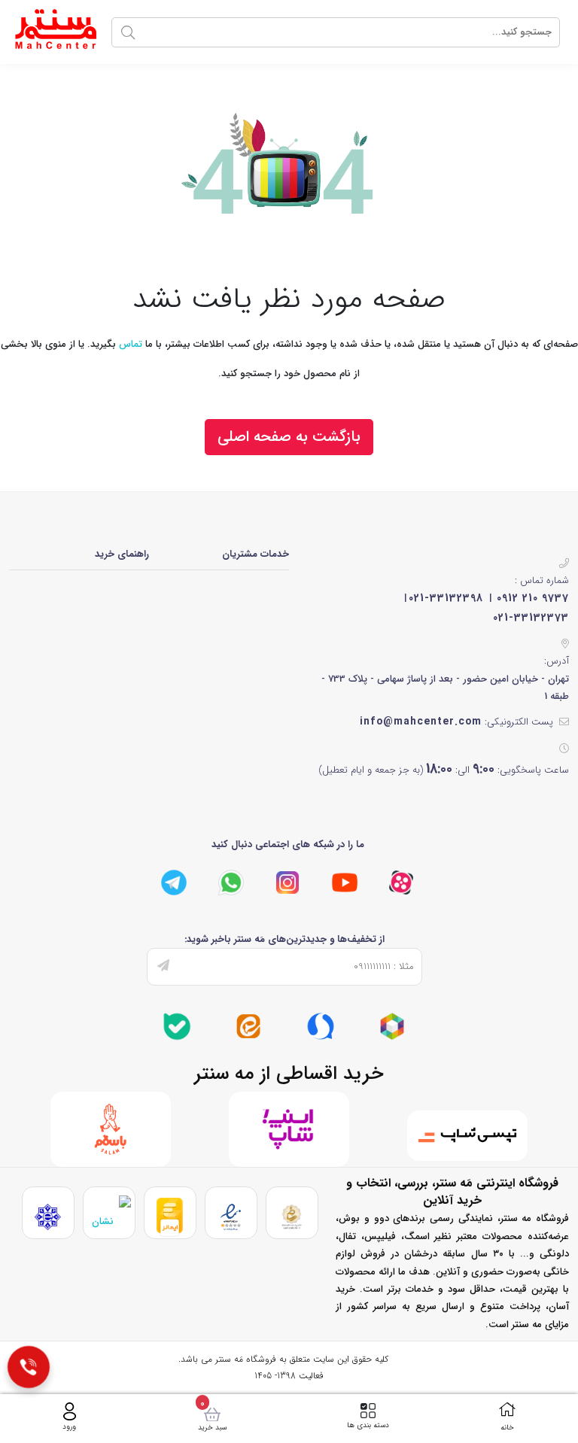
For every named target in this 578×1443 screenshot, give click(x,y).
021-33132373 (531, 617)
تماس (130, 344)
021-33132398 (446, 598)
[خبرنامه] (163, 966)
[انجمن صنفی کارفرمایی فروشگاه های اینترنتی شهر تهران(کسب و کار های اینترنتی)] (48, 1217)
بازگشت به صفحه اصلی (289, 436)
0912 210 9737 (533, 598)
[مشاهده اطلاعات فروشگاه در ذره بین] (109, 1217)
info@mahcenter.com (421, 721)
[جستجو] (128, 32)
